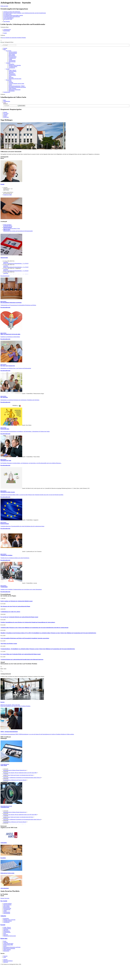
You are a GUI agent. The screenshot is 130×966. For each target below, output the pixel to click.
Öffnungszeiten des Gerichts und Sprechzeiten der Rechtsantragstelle (18, 230)
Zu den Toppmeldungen (8, 17)
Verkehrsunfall (4, 586)
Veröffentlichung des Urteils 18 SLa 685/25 (10, 611)
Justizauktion (4, 842)
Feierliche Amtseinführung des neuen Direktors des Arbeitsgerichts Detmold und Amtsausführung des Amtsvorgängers (28, 622)
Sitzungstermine (12, 61)
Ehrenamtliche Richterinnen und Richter (17, 87)
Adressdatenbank (5, 888)
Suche (4, 102)
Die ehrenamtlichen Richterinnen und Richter (11, 302)
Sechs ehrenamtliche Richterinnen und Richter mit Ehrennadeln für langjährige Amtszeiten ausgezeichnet (25, 638)
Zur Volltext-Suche (7, 14)
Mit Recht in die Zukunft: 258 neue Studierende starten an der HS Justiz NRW (20, 772)
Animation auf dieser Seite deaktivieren (11, 11)
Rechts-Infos (8, 79)
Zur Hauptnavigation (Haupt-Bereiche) (11, 16)
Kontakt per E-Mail (7, 194)
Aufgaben (8, 62)
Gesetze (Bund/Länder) (8, 943)
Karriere (3, 702)
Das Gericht (8, 50)
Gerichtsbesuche (12, 58)
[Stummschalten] (1, 670)
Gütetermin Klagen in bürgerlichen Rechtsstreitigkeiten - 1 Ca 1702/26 (15, 274)
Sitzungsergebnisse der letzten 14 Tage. (11, 228)
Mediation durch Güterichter (15, 65)
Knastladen (3, 857)
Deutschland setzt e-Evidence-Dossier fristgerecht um (14, 770)
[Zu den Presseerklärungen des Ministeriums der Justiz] (11, 803)
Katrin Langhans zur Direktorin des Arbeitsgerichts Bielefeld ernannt (16, 601)
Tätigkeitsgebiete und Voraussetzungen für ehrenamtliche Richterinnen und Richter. (18, 305)
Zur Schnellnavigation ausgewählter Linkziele (13, 15)
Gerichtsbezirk (12, 67)
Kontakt (5, 33)
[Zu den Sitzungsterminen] (11, 255)
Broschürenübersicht (5, 275)
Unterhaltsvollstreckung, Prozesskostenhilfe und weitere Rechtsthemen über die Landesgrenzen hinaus (22, 526)
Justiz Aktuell (5, 765)
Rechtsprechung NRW (8, 944)
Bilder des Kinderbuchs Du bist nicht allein (10, 334)
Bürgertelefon (12, 90)
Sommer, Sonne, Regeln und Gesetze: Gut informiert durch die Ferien (18, 775)
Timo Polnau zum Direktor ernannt (9, 643)
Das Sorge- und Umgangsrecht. (8, 365)
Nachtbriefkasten (12, 75)
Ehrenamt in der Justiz (6, 460)
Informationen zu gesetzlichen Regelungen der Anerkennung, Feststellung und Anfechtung (20, 399)
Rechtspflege (11, 64)
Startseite (5, 48)
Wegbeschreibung (12, 71)
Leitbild (10, 59)
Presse (10, 76)
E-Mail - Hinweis (12, 70)
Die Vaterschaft (4, 397)
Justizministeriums (6, 807)
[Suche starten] (2, 45)
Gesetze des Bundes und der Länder (16, 83)
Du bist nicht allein (5, 428)
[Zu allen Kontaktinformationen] (11, 181)
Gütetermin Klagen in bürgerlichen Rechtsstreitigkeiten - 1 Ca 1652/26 (15, 270)
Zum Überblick (6, 21)
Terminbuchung (12, 60)
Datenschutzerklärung (8, 960)
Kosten (10, 81)
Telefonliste (11, 72)
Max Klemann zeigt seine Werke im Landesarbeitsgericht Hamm (15, 606)
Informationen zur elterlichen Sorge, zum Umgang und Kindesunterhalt (16, 368)
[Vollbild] (2, 671)
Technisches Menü (5, 27)
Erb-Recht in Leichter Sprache (8, 492)
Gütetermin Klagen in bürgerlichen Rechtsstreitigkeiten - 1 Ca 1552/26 (15, 266)
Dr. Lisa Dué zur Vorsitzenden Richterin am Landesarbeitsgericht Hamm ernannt (19, 617)
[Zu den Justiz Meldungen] (11, 761)
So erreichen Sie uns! (7, 225)
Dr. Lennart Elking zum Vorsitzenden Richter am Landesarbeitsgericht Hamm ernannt (21, 654)
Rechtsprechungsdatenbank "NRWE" (17, 86)
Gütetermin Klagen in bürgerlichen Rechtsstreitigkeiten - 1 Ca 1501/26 (15, 263)
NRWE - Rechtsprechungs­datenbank (9, 731)
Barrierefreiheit (6, 30)
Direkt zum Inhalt (4, 6)
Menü (4, 49)
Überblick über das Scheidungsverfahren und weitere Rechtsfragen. (15, 557)
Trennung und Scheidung (6, 555)
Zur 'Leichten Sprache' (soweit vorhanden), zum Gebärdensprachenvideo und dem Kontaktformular (24, 13)
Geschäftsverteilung (13, 66)
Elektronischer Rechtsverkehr (15, 78)
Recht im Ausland (5, 523)
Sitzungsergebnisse (13, 53)
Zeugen (10, 84)
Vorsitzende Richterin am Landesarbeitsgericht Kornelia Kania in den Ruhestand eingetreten (22, 659)
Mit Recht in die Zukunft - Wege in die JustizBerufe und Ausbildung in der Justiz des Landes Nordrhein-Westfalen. (15, 705)
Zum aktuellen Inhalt (7, 19)
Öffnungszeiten (12, 73)
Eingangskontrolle (12, 56)
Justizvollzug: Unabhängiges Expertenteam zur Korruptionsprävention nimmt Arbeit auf (22, 777)
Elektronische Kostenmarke (14, 89)
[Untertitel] (1, 671)
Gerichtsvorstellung (13, 51)
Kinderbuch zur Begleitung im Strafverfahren (10, 336)
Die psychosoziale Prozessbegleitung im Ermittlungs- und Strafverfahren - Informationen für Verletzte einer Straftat (25, 431)
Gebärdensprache (7, 29)
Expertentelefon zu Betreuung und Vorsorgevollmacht (14, 780)
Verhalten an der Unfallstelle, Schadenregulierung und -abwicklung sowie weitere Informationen (21, 589)
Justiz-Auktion (12, 54)
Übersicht (5, 956)
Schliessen (3, 35)
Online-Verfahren (12, 88)
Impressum (11, 77)
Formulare (11, 82)
